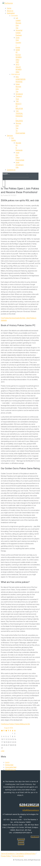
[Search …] (4, 183)
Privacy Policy (6, 856)
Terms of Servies (18, 856)
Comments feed (10, 767)
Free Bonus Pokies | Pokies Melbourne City (15, 724)
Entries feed (9, 765)
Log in (7, 762)
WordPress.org (10, 769)
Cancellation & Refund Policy (26, 853)
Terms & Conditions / (8, 853)
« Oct (2, 751)
